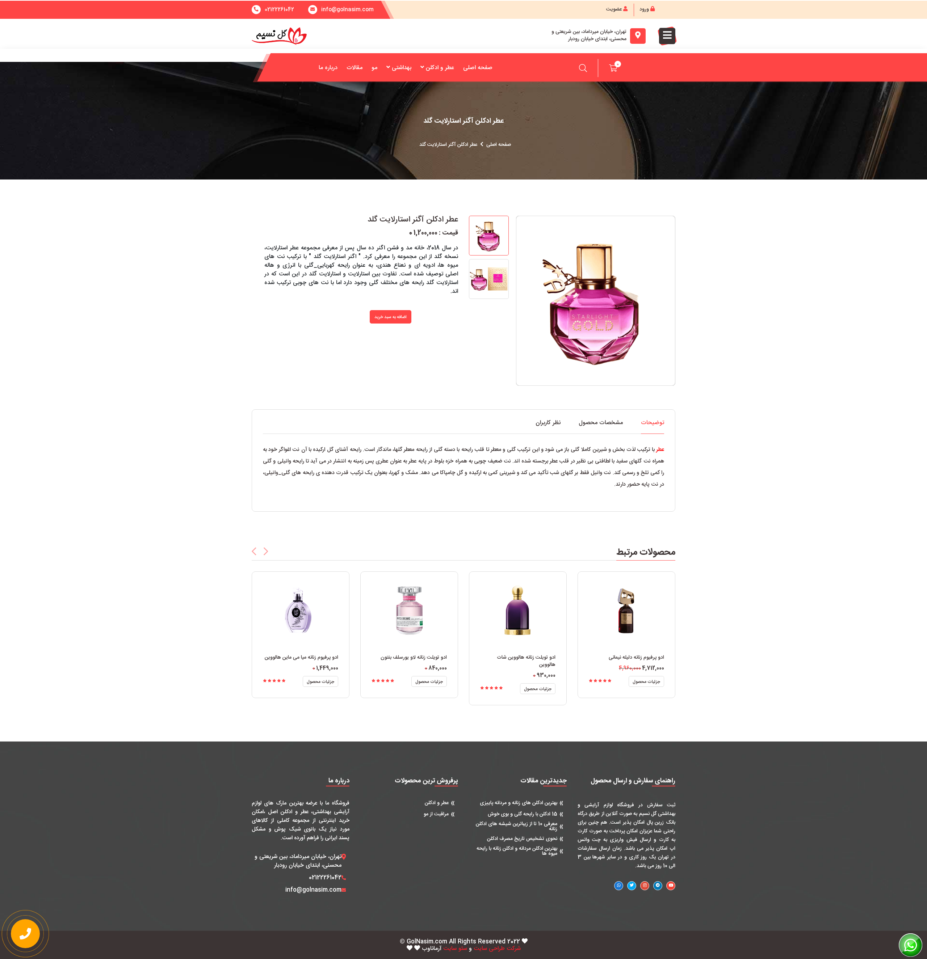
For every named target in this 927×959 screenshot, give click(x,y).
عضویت (614, 9)
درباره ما (328, 68)
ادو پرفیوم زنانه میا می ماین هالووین (301, 657)
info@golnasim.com (313, 890)
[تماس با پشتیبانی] (25, 933)
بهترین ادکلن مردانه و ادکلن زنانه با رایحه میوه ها (517, 851)
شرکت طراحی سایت (497, 949)
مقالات (354, 68)
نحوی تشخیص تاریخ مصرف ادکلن (522, 839)
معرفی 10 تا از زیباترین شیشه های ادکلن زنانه (516, 826)
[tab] (652, 427)
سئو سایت (455, 949)
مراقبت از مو (436, 814)
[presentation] (254, 551)
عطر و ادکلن (440, 68)
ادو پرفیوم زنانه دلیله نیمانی (636, 657)
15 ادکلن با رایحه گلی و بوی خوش (522, 814)
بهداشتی (401, 68)
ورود (644, 9)
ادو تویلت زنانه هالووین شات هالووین (526, 661)
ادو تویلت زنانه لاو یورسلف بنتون (414, 657)
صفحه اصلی (477, 68)
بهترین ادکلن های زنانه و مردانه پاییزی (518, 803)
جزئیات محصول (320, 681)
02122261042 (279, 9)
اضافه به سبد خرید (390, 317)
